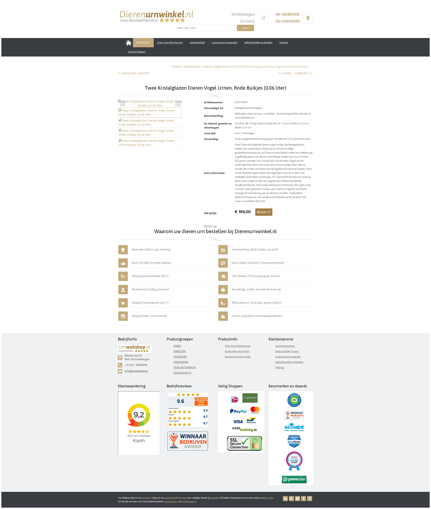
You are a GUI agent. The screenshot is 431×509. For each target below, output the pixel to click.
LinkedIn (215, 498)
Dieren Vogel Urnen (217, 66)
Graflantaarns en (184, 367)
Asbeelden (179, 351)
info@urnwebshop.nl (136, 371)
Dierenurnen (192, 66)
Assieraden (180, 357)
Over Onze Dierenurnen (238, 346)
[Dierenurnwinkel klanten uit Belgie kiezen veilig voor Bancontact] (251, 422)
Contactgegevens (285, 346)
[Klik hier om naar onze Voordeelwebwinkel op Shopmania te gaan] (294, 447)
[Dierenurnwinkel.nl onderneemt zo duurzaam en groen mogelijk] (294, 482)
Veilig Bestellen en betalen (289, 362)
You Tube (268, 498)
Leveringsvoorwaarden (288, 357)
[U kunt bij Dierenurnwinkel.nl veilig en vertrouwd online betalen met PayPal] (238, 412)
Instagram (169, 498)
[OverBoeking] (244, 431)
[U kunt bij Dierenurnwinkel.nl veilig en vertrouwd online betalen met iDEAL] (234, 402)
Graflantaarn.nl (189, 501)
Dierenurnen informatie (238, 357)
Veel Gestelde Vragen (287, 351)
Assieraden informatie (237, 351)
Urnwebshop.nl (171, 501)
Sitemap (279, 367)
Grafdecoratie (182, 373)
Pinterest (181, 498)
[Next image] (178, 103)
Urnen (177, 346)
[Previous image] (122, 103)
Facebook (146, 498)
